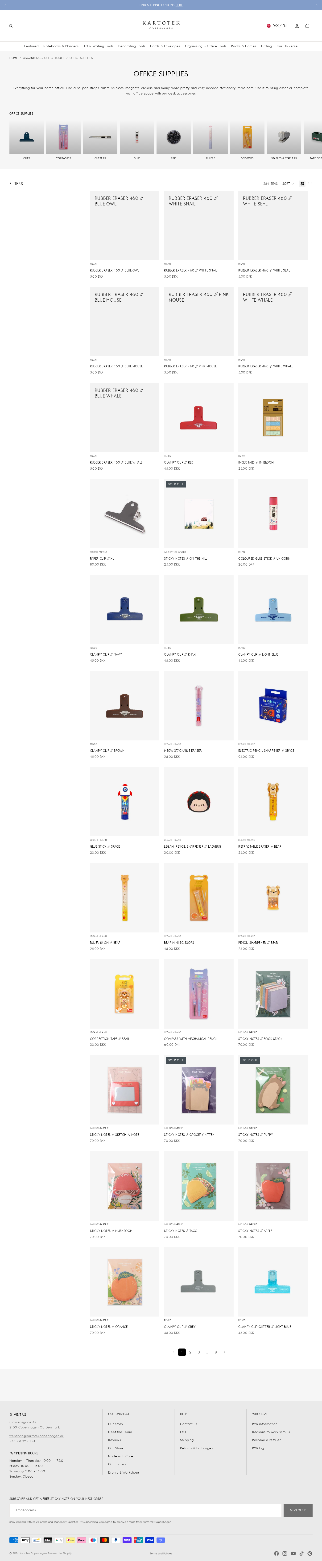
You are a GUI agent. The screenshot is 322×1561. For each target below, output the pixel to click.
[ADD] (152, 253)
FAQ (183, 1432)
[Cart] (307, 26)
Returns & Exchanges (196, 1448)
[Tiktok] (301, 1553)
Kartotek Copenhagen (33, 1553)
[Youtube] (293, 1553)
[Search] (11, 26)
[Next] (224, 1352)
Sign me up (298, 1510)
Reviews (114, 1440)
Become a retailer (266, 1440)
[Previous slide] (5, 5)
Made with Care (120, 1456)
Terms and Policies (161, 1553)
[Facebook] (276, 1553)
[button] (288, 184)
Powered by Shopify (60, 1553)
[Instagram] (285, 1553)
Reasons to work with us (271, 1432)
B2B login (259, 1448)
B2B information (264, 1424)
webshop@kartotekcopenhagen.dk (36, 1436)
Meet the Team (120, 1432)
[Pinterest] (310, 1553)
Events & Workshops (124, 1472)
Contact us (188, 1424)
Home (13, 58)
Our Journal (117, 1464)
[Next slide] (317, 5)
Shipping (187, 1440)
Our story (115, 1424)
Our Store (115, 1448)
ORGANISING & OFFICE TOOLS (43, 58)
